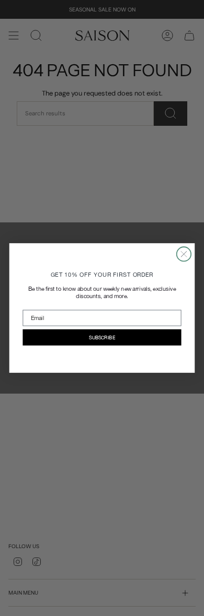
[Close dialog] (184, 254)
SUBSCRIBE (102, 337)
